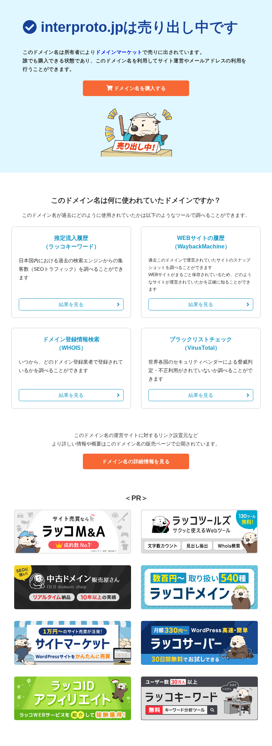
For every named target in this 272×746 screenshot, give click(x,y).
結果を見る (71, 304)
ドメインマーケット (119, 52)
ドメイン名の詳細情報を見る (136, 461)
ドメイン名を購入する (140, 88)
